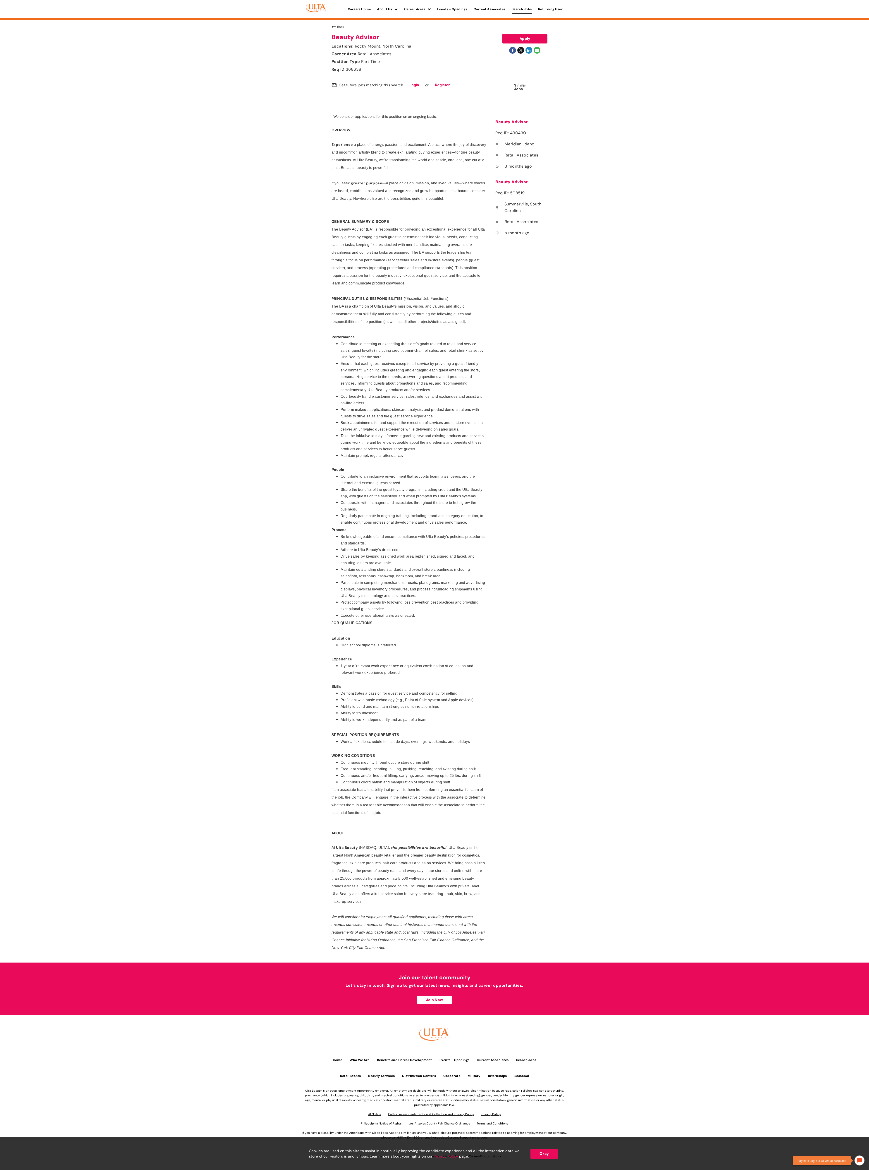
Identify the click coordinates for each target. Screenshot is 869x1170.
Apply (525, 38)
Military (474, 1076)
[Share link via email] (537, 50)
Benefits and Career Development (404, 1060)
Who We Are (360, 1060)
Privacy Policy (446, 1156)
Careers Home (359, 9)
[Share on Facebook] (513, 50)
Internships (497, 1076)
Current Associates (489, 9)
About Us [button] (385, 9)
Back (340, 27)
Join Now (434, 999)
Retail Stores (350, 1076)
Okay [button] (544, 1153)
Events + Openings (452, 9)
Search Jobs (522, 9)
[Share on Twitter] (521, 50)
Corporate (451, 1076)
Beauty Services (381, 1076)
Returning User (550, 9)
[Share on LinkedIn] (529, 50)
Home (337, 1060)
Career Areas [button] (415, 9)
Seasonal (521, 1076)
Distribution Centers (419, 1076)
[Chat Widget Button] (859, 1160)
